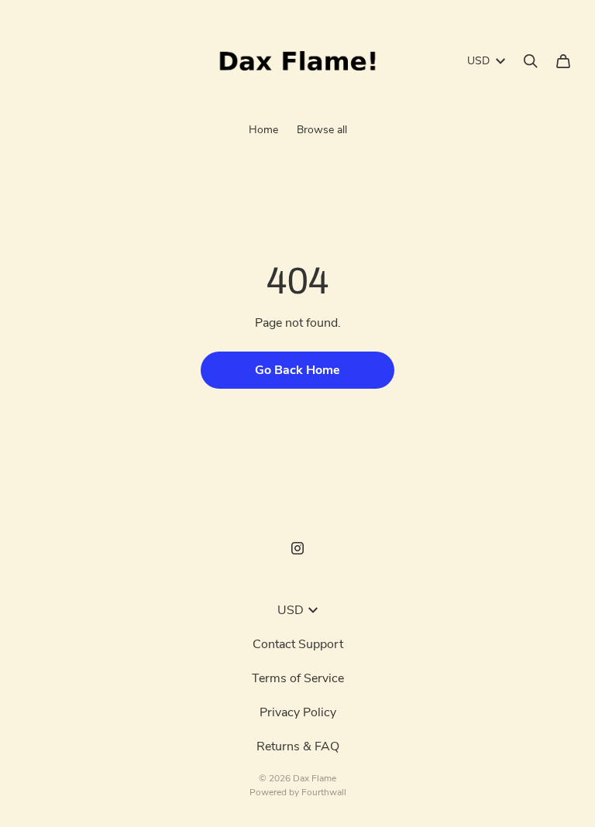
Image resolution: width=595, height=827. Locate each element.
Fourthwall (323, 792)
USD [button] (478, 60)
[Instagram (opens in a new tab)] (297, 548)
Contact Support (298, 644)
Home (263, 129)
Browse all (322, 129)
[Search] (531, 61)
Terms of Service (298, 678)
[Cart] (563, 61)
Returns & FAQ (297, 746)
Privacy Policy (298, 712)
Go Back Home (297, 370)
